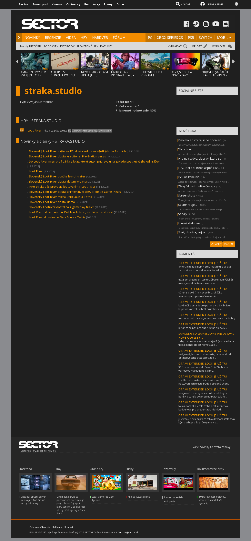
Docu (120, 4)
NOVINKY (32, 37)
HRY (84, 37)
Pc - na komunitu (189, 177)
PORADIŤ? (218, 46)
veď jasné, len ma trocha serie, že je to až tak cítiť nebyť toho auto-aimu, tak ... (205, 355)
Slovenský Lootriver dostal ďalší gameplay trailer (61, 207)
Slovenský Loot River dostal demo (52, 202)
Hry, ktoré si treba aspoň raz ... (199, 168)
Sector (24, 4)
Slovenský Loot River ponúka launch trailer (57, 176)
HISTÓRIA (35, 46)
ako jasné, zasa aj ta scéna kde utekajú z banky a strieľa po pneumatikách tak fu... (202, 394)
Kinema (57, 4)
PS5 (191, 37)
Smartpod (40, 4)
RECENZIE (53, 37)
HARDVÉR (100, 37)
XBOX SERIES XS (170, 37)
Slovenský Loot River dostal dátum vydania (58, 181)
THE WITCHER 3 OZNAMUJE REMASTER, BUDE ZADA (153, 76)
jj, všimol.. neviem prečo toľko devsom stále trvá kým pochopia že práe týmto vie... (206, 420)
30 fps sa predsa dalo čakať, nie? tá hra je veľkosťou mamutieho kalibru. (203, 368)
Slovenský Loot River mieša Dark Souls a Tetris (60, 197)
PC (150, 37)
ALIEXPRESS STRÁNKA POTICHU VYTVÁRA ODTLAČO (64, 75)
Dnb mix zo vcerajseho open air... (200, 140)
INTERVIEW (67, 46)
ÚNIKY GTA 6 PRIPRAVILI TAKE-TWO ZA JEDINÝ (122, 75)
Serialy (182, 214)
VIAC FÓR (229, 244)
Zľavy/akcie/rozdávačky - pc (197, 186)
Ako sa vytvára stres (139, 496)
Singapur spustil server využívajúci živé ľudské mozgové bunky (33, 500)
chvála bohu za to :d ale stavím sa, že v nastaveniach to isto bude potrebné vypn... (203, 381)
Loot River (34, 130)
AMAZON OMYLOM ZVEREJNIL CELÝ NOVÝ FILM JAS (33, 75)
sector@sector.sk (128, 532)
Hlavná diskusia (188, 223)
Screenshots (186, 195)
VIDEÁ (71, 37)
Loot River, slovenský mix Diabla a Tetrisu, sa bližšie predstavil (71, 212)
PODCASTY (51, 46)
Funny (108, 4)
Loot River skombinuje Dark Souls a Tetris (57, 217)
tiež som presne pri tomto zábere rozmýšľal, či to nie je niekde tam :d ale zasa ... (205, 281)
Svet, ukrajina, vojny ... (192, 232)
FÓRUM (119, 37)
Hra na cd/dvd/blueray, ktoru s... (199, 158)
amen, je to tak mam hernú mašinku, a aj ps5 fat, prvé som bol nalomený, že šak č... (204, 268)
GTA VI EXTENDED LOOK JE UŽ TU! (202, 263)
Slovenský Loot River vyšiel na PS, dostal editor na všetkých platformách (77, 151)
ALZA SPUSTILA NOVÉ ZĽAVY (182, 73)
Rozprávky (92, 4)
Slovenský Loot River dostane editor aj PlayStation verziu (67, 156)
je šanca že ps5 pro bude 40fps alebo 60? (202, 328)
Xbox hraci (185, 149)
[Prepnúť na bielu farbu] (236, 4)
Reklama (57, 527)
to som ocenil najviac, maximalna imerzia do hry (206, 318)
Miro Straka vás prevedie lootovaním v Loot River (62, 186)
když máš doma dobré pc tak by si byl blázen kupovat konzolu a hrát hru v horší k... (204, 307)
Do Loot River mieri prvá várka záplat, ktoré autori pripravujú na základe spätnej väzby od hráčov (94, 161)
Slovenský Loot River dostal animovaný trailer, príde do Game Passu (75, 192)
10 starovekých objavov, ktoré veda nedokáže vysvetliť (212, 500)
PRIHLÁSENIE (215, 4)
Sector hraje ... (187, 205)
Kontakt (69, 527)
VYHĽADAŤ (175, 46)
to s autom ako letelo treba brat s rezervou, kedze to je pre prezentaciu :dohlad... (204, 407)
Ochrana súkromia (39, 527)
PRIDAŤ (197, 46)
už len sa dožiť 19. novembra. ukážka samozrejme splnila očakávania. (200, 294)
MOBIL (222, 37)
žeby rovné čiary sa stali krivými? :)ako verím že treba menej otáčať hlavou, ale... (206, 342)
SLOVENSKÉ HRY (87, 46)
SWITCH (205, 37)
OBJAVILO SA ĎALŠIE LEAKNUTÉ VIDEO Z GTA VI (215, 75)
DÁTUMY (106, 46)
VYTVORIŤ (216, 244)
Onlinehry (73, 4)
